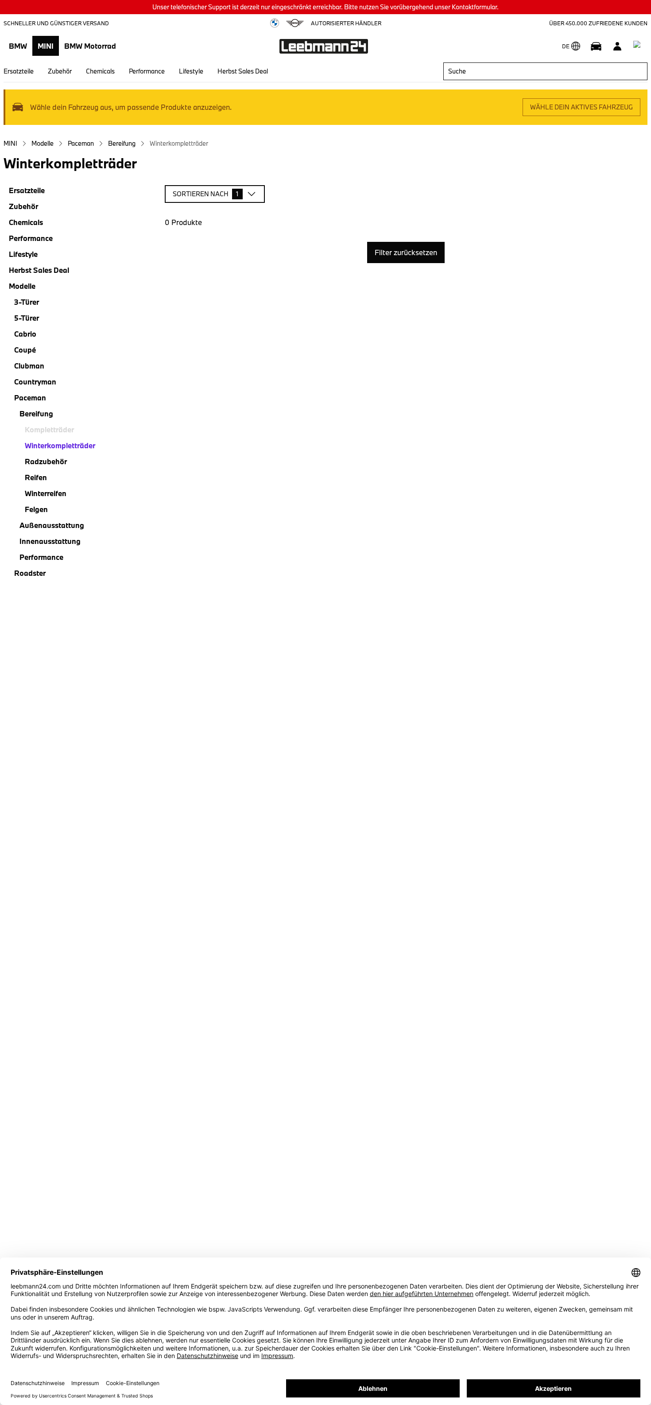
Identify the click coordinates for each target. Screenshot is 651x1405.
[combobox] (545, 71)
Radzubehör (46, 461)
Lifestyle (191, 71)
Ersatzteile (19, 71)
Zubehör (60, 71)
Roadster (30, 573)
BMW (18, 45)
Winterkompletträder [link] (179, 143)
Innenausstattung (50, 541)
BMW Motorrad (90, 45)
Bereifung (122, 143)
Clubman (29, 365)
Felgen (36, 509)
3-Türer (26, 302)
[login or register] (617, 46)
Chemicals (100, 71)
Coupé (25, 349)
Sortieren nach (206, 194)
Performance (147, 71)
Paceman (81, 143)
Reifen (36, 477)
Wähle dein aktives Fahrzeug (581, 107)
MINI (46, 45)
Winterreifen (45, 493)
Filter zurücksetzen (406, 252)
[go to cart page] (638, 46)
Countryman (35, 381)
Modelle (42, 143)
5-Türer (26, 317)
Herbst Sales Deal (242, 71)
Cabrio (25, 333)
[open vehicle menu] (596, 46)
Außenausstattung (51, 525)
